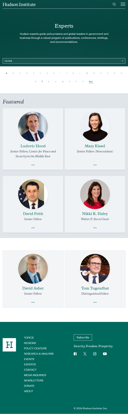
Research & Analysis (39, 353)
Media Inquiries (35, 375)
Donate (29, 385)
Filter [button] (8, 61)
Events (29, 359)
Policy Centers (35, 348)
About (28, 391)
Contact (30, 369)
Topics (29, 337)
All (91, 81)
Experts (30, 364)
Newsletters (33, 380)
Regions (30, 342)
